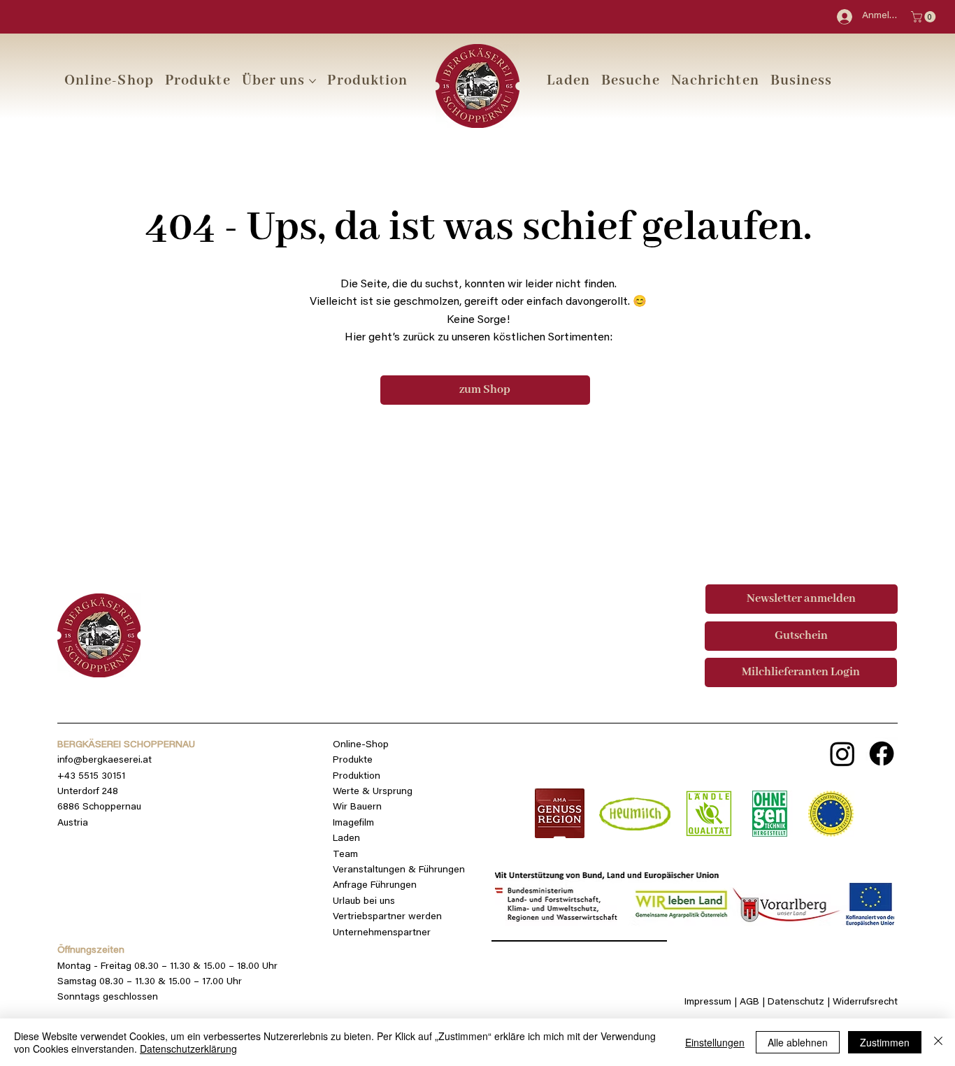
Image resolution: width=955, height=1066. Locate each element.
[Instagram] (842, 753)
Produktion (356, 777)
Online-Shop (361, 745)
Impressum (707, 1002)
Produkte (353, 760)
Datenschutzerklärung (188, 1049)
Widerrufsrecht (865, 1002)
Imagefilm (353, 823)
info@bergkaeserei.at (104, 760)
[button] (630, 80)
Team (345, 855)
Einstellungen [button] (715, 1042)
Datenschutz (796, 1002)
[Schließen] (938, 1042)
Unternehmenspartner (382, 933)
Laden (346, 839)
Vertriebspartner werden (387, 917)
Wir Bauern (357, 807)
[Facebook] (882, 753)
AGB (751, 1002)
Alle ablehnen (798, 1042)
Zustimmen (885, 1042)
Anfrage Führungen (375, 886)
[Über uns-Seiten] (312, 81)
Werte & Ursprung (372, 792)
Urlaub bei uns (364, 902)
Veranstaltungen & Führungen (399, 870)
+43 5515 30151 (91, 777)
